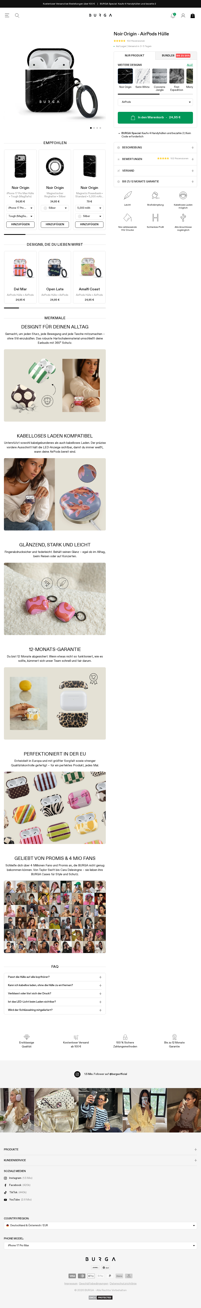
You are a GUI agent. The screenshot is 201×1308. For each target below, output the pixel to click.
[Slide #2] (97, 128)
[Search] (17, 15)
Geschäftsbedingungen (93, 1283)
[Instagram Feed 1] (101, 1110)
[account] (183, 15)
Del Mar (20, 289)
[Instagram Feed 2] (145, 1110)
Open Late (55, 289)
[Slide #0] (91, 128)
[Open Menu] (7, 15)
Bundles (176, 55)
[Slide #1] (94, 128)
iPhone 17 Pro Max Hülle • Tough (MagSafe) (20, 195)
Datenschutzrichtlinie (123, 1283)
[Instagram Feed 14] (56, 1110)
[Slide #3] (100, 128)
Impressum (71, 1283)
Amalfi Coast (89, 289)
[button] (129, 41)
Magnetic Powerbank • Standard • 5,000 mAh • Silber (89, 195)
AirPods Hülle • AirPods (20, 295)
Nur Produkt (134, 55)
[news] (173, 15)
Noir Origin (20, 188)
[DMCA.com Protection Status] (100, 1298)
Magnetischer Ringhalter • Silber (55, 195)
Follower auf (105, 1074)
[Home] (100, 15)
